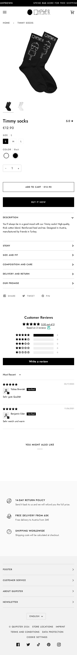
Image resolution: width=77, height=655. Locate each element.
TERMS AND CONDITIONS (25, 632)
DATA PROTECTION (52, 632)
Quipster (17, 626)
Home (6, 22)
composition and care (18, 264)
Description (10, 217)
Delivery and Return (16, 273)
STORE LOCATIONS (42, 626)
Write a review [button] (38, 361)
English (35, 616)
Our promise (11, 283)
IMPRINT (60, 626)
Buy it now (38, 202)
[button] (23, 335)
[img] (10, 384)
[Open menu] (8, 12)
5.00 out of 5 (47, 324)
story (6, 245)
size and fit (10, 255)
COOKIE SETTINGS (37, 637)
